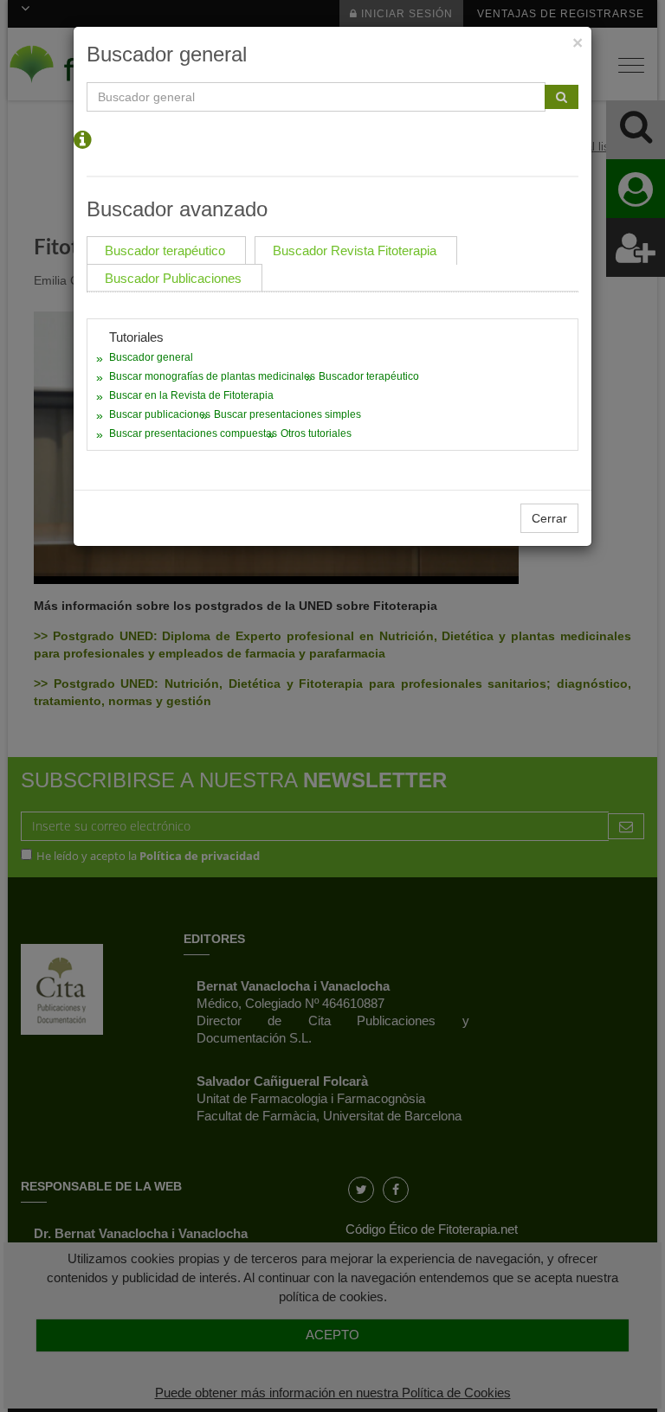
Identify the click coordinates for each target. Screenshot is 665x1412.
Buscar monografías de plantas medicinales (212, 376)
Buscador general (151, 357)
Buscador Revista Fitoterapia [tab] (354, 250)
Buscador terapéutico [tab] (165, 250)
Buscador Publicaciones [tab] (173, 278)
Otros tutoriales (316, 433)
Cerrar (549, 518)
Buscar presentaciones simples (287, 414)
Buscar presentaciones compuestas (193, 433)
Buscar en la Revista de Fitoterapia (191, 395)
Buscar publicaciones (159, 414)
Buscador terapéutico (369, 376)
